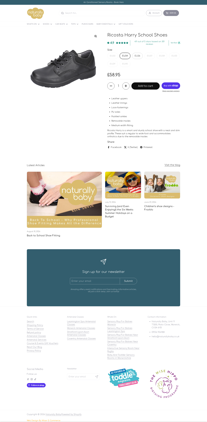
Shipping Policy (35, 325)
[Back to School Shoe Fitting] (64, 200)
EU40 (125, 64)
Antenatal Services (36, 340)
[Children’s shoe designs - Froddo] (162, 185)
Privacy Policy (34, 351)
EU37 (149, 56)
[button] (171, 13)
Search (30, 321)
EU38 (162, 56)
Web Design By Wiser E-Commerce (43, 420)
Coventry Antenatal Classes (81, 338)
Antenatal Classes (36, 336)
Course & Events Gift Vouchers (42, 343)
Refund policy (34, 332)
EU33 (112, 56)
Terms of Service (35, 329)
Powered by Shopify (71, 414)
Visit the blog (172, 165)
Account (156, 13)
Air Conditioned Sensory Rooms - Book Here (103, 2)
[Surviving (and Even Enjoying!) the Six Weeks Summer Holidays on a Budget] (123, 185)
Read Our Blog (34, 347)
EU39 (112, 64)
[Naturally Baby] (35, 13)
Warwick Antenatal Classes (81, 328)
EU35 (174, 56)
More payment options (170, 91)
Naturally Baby (53, 414)
